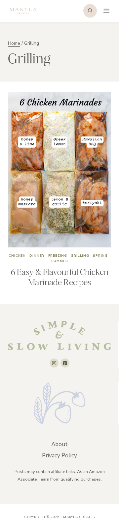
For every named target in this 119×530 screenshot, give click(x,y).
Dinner (36, 255)
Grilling (80, 255)
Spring (100, 255)
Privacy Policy (59, 455)
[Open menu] (105, 10)
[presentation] (59, 169)
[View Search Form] (90, 11)
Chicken (17, 255)
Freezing (57, 255)
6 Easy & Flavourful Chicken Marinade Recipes (59, 277)
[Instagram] (54, 363)
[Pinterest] (64, 363)
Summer (59, 261)
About (59, 444)
